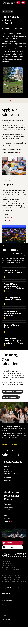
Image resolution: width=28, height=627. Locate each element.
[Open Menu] (23, 2)
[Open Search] (18, 2)
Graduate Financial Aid (12, 397)
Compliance (5, 615)
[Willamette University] (8, 2)
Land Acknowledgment (8, 619)
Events (3, 604)
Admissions (5, 101)
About (3, 597)
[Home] (3, 11)
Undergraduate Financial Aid (14, 391)
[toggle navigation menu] (10, 101)
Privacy (4, 608)
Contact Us (9, 543)
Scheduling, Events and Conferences (12, 623)
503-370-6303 (7, 481)
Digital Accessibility (7, 600)
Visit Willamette (10, 547)
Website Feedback (7, 593)
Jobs (3, 612)
